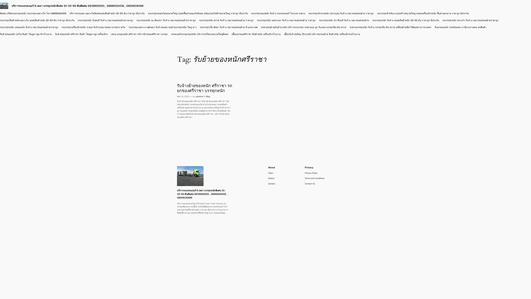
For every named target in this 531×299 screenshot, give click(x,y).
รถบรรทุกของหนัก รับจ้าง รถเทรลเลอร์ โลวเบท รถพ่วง (278, 13)
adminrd (199, 96)
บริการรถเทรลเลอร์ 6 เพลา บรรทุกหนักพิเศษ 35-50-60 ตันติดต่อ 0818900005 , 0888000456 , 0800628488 (77, 5)
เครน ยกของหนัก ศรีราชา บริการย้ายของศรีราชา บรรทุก (139, 34)
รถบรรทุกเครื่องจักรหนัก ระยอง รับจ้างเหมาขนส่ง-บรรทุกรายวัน (93, 27)
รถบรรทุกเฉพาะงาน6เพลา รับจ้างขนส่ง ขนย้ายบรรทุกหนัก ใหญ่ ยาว (162, 27)
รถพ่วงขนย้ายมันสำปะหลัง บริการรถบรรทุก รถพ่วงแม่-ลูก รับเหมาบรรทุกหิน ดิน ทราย (303, 27)
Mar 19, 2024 (183, 96)
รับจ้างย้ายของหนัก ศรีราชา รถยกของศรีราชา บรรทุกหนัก (204, 88)
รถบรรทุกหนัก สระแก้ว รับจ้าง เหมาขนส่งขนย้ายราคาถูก (470, 20)
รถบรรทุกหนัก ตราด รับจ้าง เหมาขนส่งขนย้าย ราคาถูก (226, 20)
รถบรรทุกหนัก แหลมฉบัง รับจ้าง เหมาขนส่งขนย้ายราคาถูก (29, 27)
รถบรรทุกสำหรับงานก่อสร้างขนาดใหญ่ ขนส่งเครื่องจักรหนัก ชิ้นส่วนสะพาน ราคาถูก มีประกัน (423, 13)
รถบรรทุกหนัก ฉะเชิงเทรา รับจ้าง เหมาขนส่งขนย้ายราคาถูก (166, 20)
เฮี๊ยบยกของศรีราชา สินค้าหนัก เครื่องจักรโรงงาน (256, 34)
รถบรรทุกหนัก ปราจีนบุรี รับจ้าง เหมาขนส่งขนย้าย (344, 20)
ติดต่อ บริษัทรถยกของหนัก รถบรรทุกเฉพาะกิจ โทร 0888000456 (33, 13)
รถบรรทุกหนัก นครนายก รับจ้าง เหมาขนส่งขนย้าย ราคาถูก (286, 20)
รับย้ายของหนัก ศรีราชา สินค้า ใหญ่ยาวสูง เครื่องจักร (81, 34)
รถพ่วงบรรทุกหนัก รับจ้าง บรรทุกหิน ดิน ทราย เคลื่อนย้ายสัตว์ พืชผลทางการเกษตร (390, 27)
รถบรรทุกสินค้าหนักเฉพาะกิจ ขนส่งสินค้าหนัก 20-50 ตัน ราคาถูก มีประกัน (37, 20)
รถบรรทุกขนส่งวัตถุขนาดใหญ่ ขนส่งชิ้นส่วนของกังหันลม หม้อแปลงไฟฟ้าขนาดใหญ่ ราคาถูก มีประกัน (198, 13)
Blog (208, 96)
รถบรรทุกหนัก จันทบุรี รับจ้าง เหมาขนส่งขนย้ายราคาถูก (105, 20)
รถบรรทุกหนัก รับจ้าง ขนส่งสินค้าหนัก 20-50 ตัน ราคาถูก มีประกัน (405, 20)
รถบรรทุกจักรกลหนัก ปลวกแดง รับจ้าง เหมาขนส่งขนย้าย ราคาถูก (341, 13)
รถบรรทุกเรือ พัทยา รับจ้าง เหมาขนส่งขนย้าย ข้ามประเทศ (229, 27)
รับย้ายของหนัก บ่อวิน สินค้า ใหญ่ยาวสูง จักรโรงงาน (26, 34)
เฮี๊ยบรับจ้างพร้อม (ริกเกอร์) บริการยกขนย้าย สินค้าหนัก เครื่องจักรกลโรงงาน (322, 34)
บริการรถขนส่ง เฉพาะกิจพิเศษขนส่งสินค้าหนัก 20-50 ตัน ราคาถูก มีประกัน (107, 13)
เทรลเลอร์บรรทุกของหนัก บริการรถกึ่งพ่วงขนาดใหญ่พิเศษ (199, 34)
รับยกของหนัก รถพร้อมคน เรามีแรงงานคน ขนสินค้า (460, 27)
